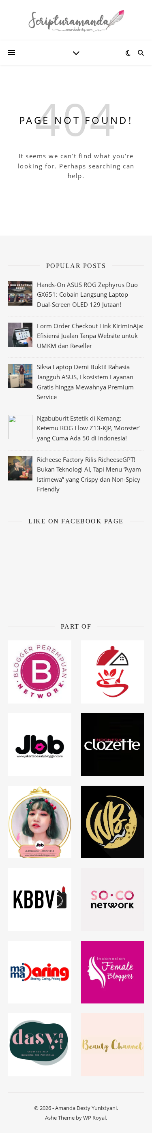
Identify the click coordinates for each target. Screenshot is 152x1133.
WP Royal (94, 1117)
